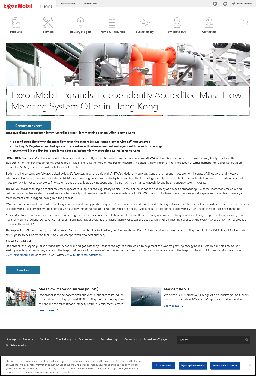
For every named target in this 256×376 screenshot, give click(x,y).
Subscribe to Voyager (156, 339)
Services (44, 339)
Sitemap (11, 339)
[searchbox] (210, 340)
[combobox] (213, 340)
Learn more (46, 310)
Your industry (64, 339)
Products (28, 339)
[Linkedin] (215, 4)
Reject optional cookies (193, 365)
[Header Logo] (28, 6)
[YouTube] (225, 4)
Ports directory (108, 339)
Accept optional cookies (225, 365)
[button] (16, 25)
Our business (86, 339)
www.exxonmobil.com (20, 255)
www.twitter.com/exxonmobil (84, 255)
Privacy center (163, 365)
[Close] (250, 365)
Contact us (130, 339)
